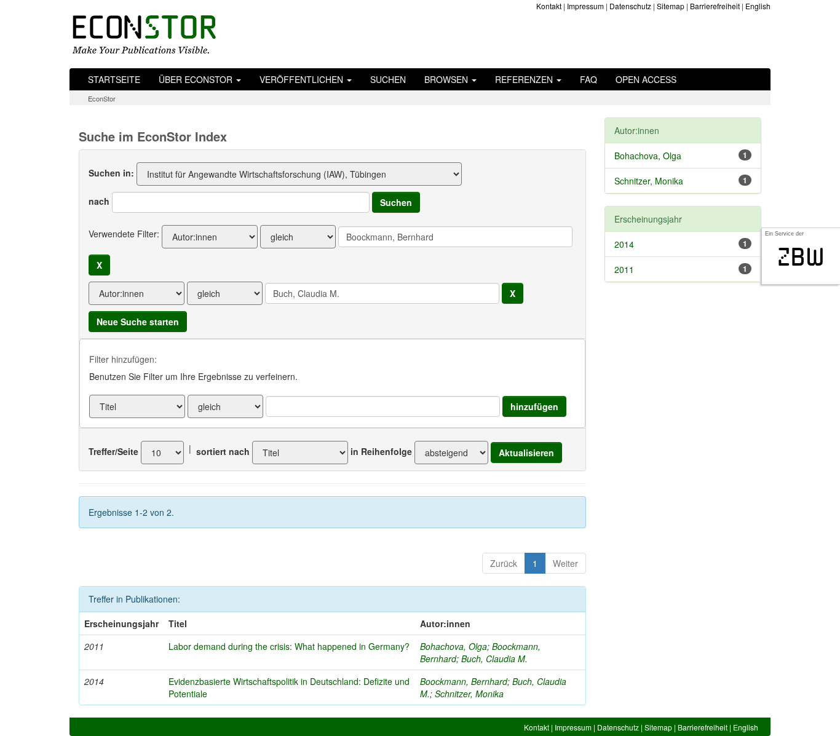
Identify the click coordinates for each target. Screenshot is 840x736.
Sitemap (670, 6)
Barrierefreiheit (715, 6)
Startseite (114, 79)
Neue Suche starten (138, 321)
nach (99, 201)
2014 (624, 244)
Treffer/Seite (113, 451)
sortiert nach (223, 451)
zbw (801, 257)
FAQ (588, 79)
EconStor (102, 98)
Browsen (447, 79)
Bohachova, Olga (453, 646)
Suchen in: (111, 173)
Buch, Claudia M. (494, 658)
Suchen (388, 79)
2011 (624, 269)
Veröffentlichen (303, 79)
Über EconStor (197, 79)
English (758, 6)
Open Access (646, 79)
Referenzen (525, 79)
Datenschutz (630, 6)
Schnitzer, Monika (469, 693)
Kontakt (548, 6)
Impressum (585, 6)
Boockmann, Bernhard (463, 681)
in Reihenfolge (381, 451)
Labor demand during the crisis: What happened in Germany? (289, 646)
